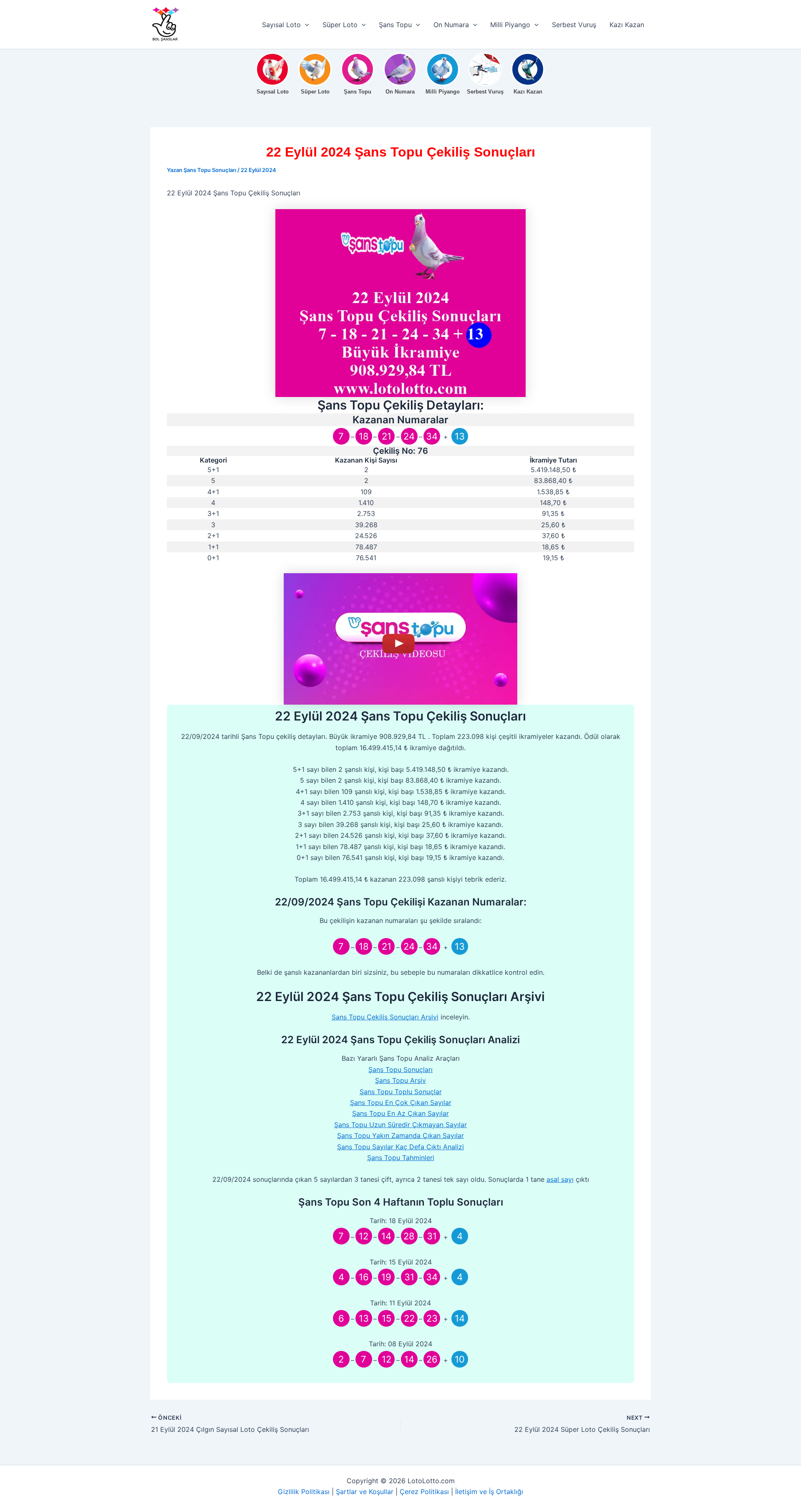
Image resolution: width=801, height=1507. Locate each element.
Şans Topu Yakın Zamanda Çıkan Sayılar (400, 1135)
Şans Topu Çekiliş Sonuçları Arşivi (385, 1017)
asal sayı (560, 1179)
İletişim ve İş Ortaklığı (489, 1491)
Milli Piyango (510, 24)
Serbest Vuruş (574, 24)
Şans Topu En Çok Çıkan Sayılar (400, 1102)
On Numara (451, 24)
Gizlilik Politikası (304, 1491)
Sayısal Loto (281, 24)
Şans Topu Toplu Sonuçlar (401, 1091)
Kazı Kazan (627, 24)
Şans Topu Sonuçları (400, 1069)
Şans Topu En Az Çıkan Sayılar (400, 1113)
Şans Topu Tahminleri (400, 1157)
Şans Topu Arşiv (400, 1080)
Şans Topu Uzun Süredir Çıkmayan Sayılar (400, 1124)
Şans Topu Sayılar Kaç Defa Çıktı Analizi (400, 1147)
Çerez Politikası (424, 1491)
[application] (305, 24)
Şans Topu (395, 24)
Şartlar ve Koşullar (364, 1491)
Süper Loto (340, 24)
